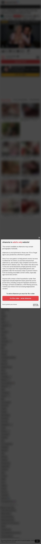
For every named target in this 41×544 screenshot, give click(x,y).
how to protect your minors (9, 304)
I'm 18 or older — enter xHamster (20, 298)
